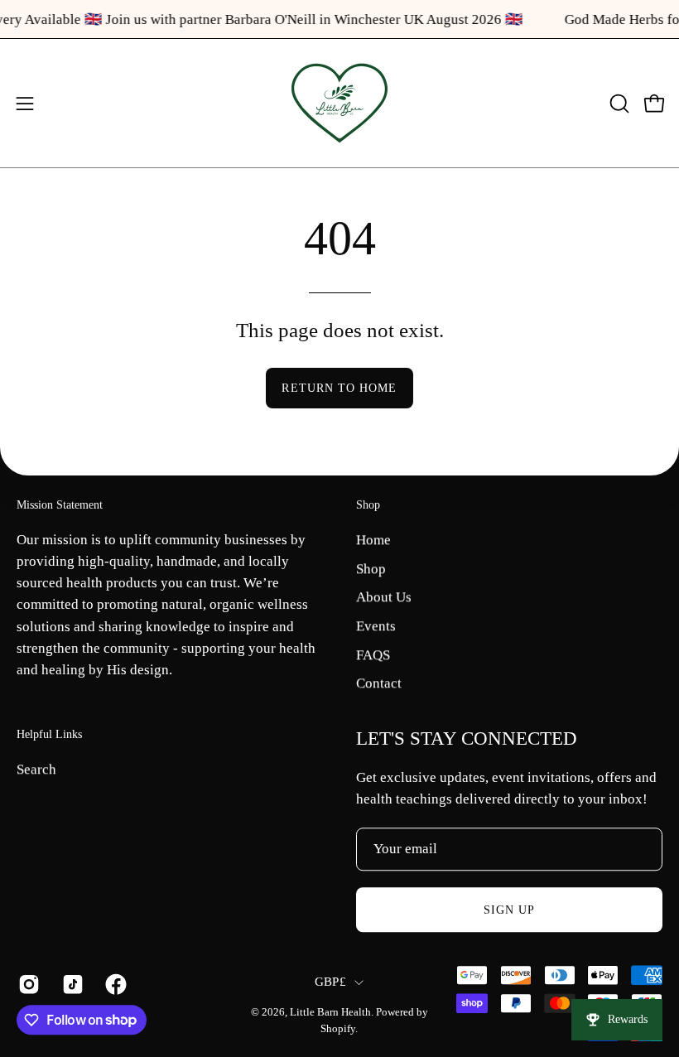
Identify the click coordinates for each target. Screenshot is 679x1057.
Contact (379, 683)
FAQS (373, 654)
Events (376, 626)
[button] (617, 103)
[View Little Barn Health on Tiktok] (71, 984)
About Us (384, 597)
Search (36, 769)
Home (373, 540)
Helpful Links (49, 734)
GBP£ (330, 982)
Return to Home (339, 387)
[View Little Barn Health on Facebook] (115, 984)
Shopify (337, 1029)
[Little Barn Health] (339, 103)
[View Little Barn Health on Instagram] (28, 984)
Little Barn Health (330, 1013)
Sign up (510, 909)
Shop (368, 504)
